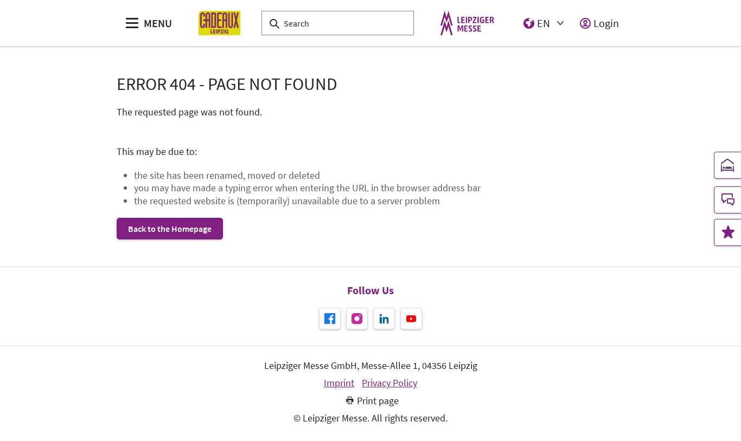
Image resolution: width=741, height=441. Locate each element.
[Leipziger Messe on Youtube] (411, 318)
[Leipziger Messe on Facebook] (330, 318)
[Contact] (727, 199)
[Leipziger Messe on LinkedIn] (384, 318)
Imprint (339, 383)
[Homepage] (219, 23)
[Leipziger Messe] (467, 23)
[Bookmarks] (727, 232)
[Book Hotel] (727, 165)
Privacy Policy (389, 383)
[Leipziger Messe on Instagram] (357, 318)
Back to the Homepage (170, 228)
